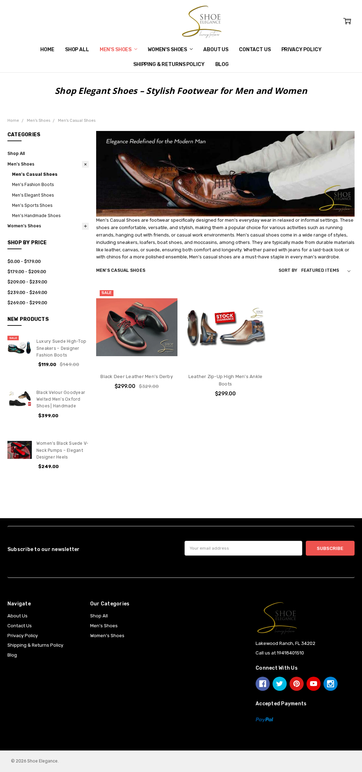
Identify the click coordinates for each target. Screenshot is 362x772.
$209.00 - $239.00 (27, 282)
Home (47, 50)
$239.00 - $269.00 (27, 292)
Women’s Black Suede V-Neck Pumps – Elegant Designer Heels (62, 450)
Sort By (288, 270)
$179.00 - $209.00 (26, 271)
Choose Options (136, 354)
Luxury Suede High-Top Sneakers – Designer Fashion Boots (61, 348)
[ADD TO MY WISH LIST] (165, 320)
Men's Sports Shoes (32, 205)
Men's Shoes (116, 50)
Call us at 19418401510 (280, 653)
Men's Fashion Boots (33, 184)
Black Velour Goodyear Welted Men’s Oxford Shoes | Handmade (60, 399)
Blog (222, 64)
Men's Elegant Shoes (33, 195)
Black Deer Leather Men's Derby (136, 376)
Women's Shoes (168, 50)
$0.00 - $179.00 (24, 261)
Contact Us (255, 50)
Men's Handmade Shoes (36, 215)
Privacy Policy (301, 50)
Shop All (77, 50)
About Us (215, 50)
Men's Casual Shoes (35, 174)
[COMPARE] (165, 309)
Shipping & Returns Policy (169, 64)
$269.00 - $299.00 (27, 302)
